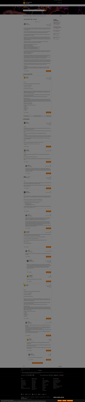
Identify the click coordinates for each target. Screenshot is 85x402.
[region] (42, 400)
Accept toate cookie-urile (70, 400)
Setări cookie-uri (59, 400)
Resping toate (64, 400)
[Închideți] (84, 400)
